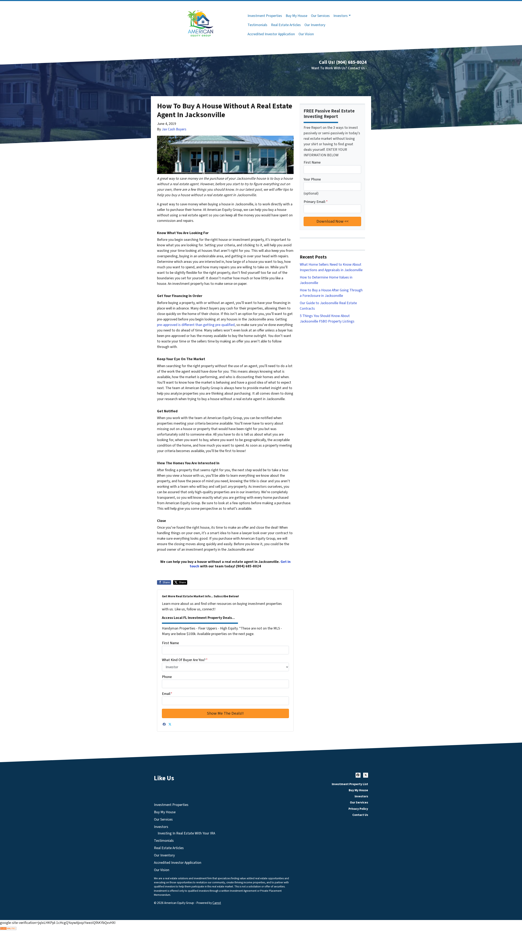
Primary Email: (316, 201)
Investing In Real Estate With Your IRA (186, 833)
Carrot (216, 903)
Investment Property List (350, 784)
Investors (340, 15)
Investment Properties (265, 15)
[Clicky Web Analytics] (261, 928)
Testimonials (257, 25)
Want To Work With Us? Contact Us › (339, 68)
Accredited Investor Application (271, 34)
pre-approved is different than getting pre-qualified (196, 324)
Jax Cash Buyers (174, 129)
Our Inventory (314, 25)
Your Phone (312, 179)
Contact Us (360, 815)
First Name (170, 643)
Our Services (320, 15)
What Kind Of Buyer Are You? (185, 659)
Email (167, 693)
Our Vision (306, 34)
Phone (167, 676)
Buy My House (296, 15)
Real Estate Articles (286, 25)
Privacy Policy (358, 809)
